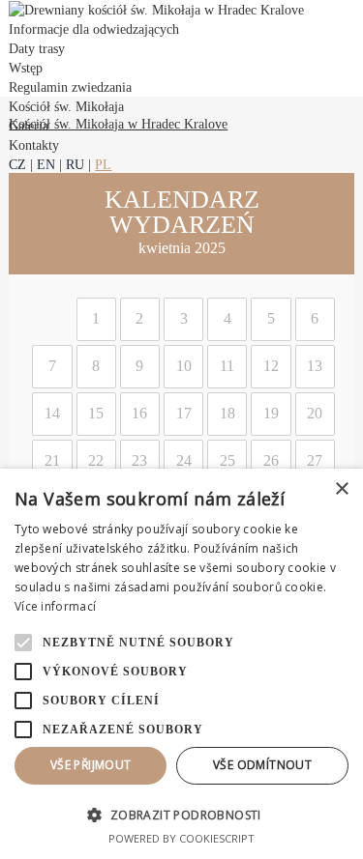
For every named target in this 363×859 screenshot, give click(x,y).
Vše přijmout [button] (91, 765)
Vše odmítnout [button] (262, 765)
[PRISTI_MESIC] (338, 223)
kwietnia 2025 (182, 248)
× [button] (341, 489)
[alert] (181, 664)
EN (46, 164)
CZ (17, 164)
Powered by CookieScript (181, 838)
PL (103, 164)
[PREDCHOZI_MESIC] (25, 223)
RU (75, 164)
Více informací (55, 606)
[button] (181, 814)
